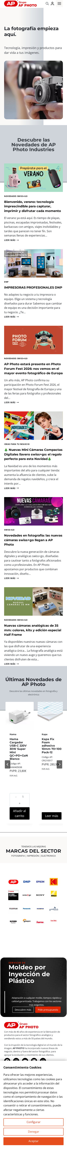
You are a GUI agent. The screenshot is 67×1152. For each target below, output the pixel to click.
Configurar (34, 1122)
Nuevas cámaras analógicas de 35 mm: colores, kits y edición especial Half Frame (32, 630)
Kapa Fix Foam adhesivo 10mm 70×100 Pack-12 (52, 745)
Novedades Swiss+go (15, 196)
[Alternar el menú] (59, 3)
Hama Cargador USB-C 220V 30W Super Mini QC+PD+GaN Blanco (19, 748)
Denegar (33, 1131)
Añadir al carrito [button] (19, 813)
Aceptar (34, 1141)
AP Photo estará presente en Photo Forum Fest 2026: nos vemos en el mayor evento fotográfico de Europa (33, 368)
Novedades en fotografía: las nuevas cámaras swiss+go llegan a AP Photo (33, 540)
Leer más (11, 240)
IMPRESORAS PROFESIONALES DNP (33, 287)
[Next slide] (59, 764)
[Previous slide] (7, 764)
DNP (6, 282)
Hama (13, 734)
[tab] (21, 828)
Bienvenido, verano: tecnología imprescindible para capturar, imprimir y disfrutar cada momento (32, 206)
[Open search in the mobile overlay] (47, 3)
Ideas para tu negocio (17, 444)
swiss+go (9, 529)
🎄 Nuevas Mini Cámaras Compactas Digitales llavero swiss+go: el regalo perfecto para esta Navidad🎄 (33, 454)
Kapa (44, 734)
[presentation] (33, 177)
